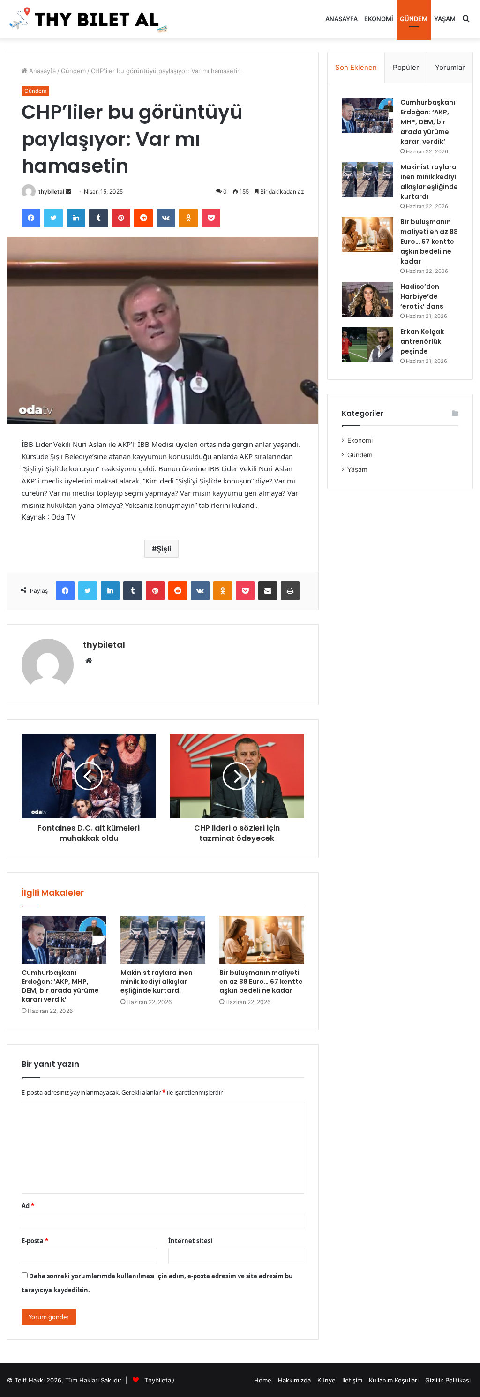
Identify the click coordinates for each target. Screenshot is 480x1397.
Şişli (164, 548)
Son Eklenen (356, 67)
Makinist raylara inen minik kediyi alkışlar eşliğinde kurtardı (156, 981)
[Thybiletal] (89, 18)
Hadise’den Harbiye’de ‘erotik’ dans (421, 296)
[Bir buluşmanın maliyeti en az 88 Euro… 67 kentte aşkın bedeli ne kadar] (261, 940)
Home (262, 1380)
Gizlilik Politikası (448, 1380)
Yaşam (445, 19)
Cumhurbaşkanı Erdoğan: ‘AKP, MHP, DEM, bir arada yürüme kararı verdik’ (60, 986)
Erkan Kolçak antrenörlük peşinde (422, 341)
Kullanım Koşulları (394, 1380)
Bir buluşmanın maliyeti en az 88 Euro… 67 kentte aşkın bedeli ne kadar (261, 981)
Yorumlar (450, 67)
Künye (326, 1380)
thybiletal (51, 191)
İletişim (352, 1380)
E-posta (35, 1241)
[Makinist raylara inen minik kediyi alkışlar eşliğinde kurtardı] (162, 940)
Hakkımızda (294, 1380)
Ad (28, 1205)
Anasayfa (341, 19)
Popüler (406, 67)
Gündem (414, 19)
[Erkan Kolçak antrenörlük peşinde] (367, 344)
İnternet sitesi (190, 1241)
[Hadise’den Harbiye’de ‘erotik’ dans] (367, 299)
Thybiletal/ (159, 1380)
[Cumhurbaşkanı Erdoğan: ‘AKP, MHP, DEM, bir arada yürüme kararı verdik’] (64, 940)
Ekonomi (378, 19)
